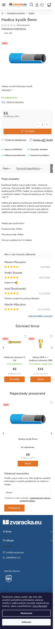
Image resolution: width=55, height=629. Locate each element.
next (51, 347)
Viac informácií (39, 606)
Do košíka (30, 131)
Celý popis (6, 90)
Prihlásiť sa (14, 508)
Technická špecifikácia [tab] (28, 168)
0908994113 (13, 557)
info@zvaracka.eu (15, 552)
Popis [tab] (6, 168)
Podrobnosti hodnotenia (13, 28)
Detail (40, 379)
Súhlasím (26, 622)
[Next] (51, 433)
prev (3, 347)
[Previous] (3, 433)
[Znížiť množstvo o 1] (37, 124)
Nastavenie (26, 613)
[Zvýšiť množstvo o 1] (47, 124)
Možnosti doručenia (15, 102)
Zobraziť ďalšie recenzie (40, 316)
